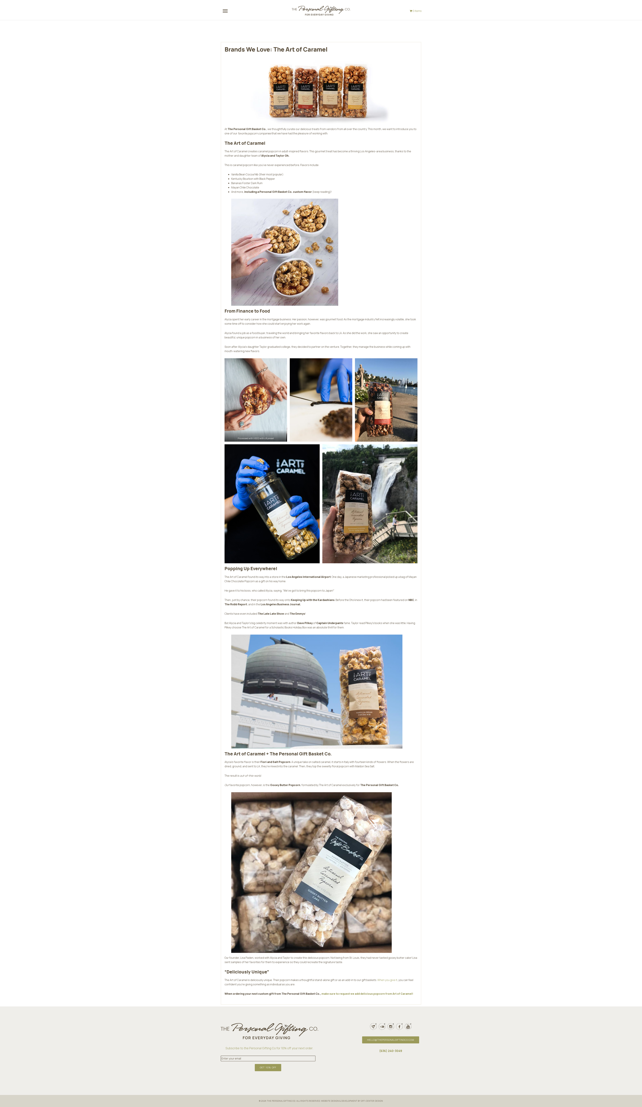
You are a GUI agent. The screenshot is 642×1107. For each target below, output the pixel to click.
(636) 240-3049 (390, 1051)
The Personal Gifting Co (321, 13)
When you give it (387, 980)
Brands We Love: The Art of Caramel (276, 49)
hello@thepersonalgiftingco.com (390, 1039)
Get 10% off (268, 1067)
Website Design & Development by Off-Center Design (352, 1100)
